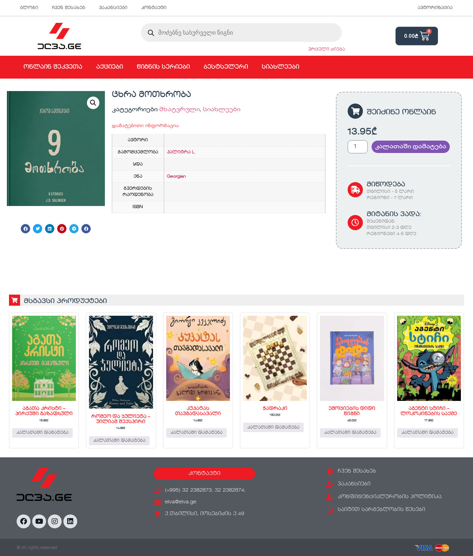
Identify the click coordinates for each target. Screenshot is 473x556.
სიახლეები (280, 67)
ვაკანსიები (113, 8)
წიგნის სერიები (163, 67)
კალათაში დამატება (410, 147)
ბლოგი (29, 8)
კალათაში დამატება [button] (42, 433)
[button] (93, 103)
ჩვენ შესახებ (68, 8)
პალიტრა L (181, 152)
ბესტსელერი (226, 67)
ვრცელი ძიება (326, 49)
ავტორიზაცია (435, 8)
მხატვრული (179, 110)
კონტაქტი (154, 8)
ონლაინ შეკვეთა (53, 67)
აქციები (109, 67)
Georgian (176, 176)
